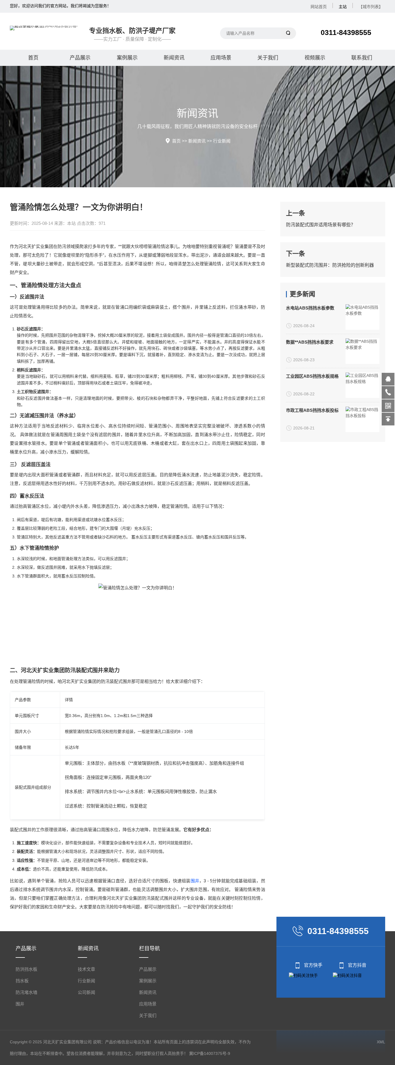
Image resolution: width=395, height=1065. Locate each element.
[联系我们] (388, 392)
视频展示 (314, 58)
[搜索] (288, 33)
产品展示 (80, 58)
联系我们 (361, 58)
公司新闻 (86, 992)
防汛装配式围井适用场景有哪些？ (320, 224)
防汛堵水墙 (26, 992)
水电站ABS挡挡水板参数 (310, 307)
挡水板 (22, 980)
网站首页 (319, 6)
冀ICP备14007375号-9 (209, 1053)
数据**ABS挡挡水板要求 (309, 342)
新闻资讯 (174, 58)
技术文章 (86, 969)
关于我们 (267, 58)
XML (381, 1042)
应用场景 (221, 58)
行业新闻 (221, 140)
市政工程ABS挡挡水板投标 (312, 410)
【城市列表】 (371, 6)
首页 (33, 58)
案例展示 (127, 58)
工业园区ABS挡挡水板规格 (312, 376)
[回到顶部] (388, 419)
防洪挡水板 (26, 969)
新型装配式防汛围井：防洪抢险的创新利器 (330, 265)
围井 (195, 880)
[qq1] (388, 379)
